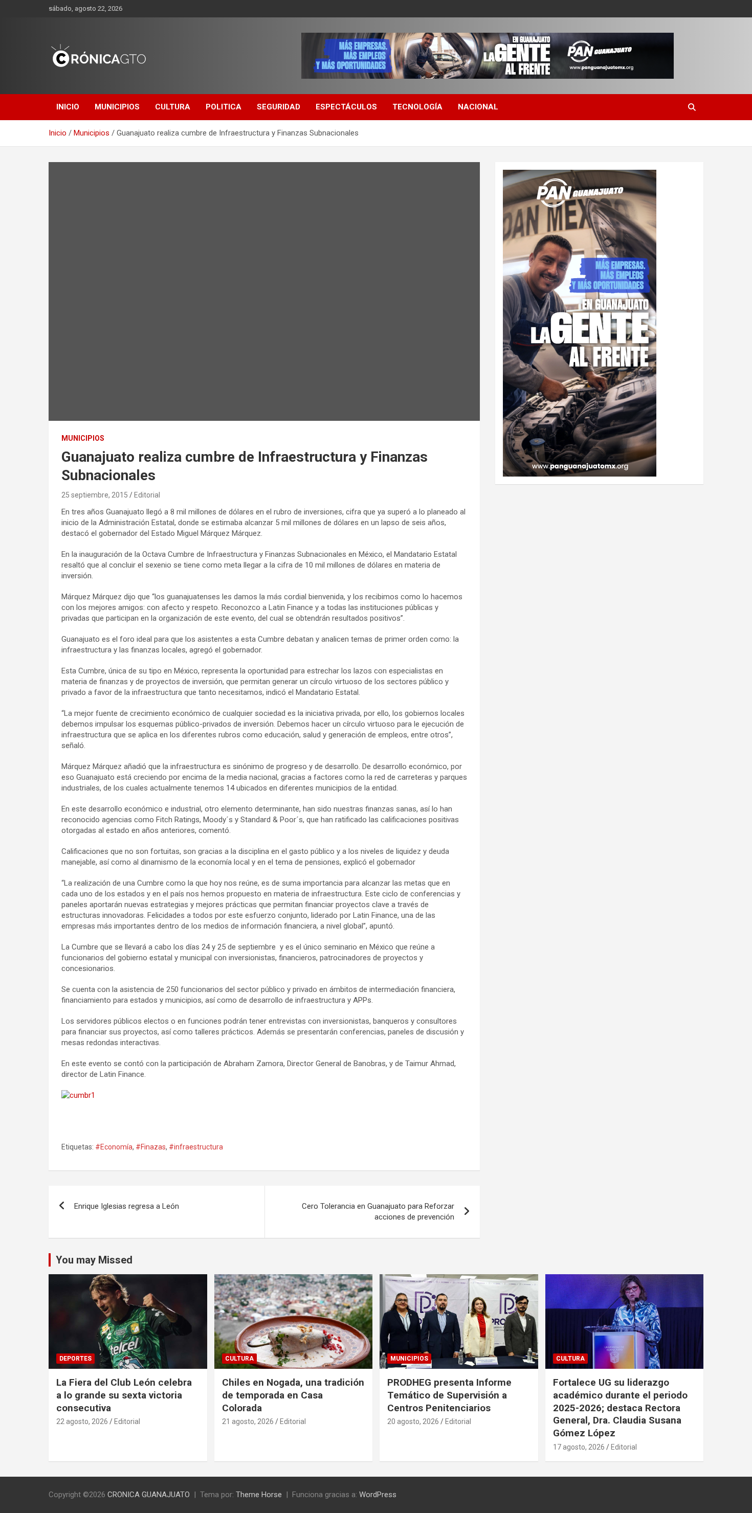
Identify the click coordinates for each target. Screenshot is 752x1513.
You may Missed (94, 1260)
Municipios (117, 106)
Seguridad (278, 106)
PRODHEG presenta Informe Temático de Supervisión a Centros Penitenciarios (449, 1394)
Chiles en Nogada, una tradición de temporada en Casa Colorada (293, 1394)
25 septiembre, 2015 (94, 495)
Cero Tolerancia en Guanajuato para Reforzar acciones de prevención (378, 1212)
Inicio (67, 106)
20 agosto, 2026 (413, 1421)
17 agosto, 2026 (579, 1447)
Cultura (172, 106)
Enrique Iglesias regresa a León (126, 1206)
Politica (223, 106)
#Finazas (151, 1147)
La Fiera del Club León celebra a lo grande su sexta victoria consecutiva (124, 1394)
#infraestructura (196, 1147)
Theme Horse (259, 1494)
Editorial (147, 495)
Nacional (478, 106)
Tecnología (417, 106)
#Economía (113, 1147)
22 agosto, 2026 (82, 1421)
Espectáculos (346, 106)
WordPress (377, 1494)
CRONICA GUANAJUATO (148, 1494)
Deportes (75, 1358)
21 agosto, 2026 (248, 1421)
